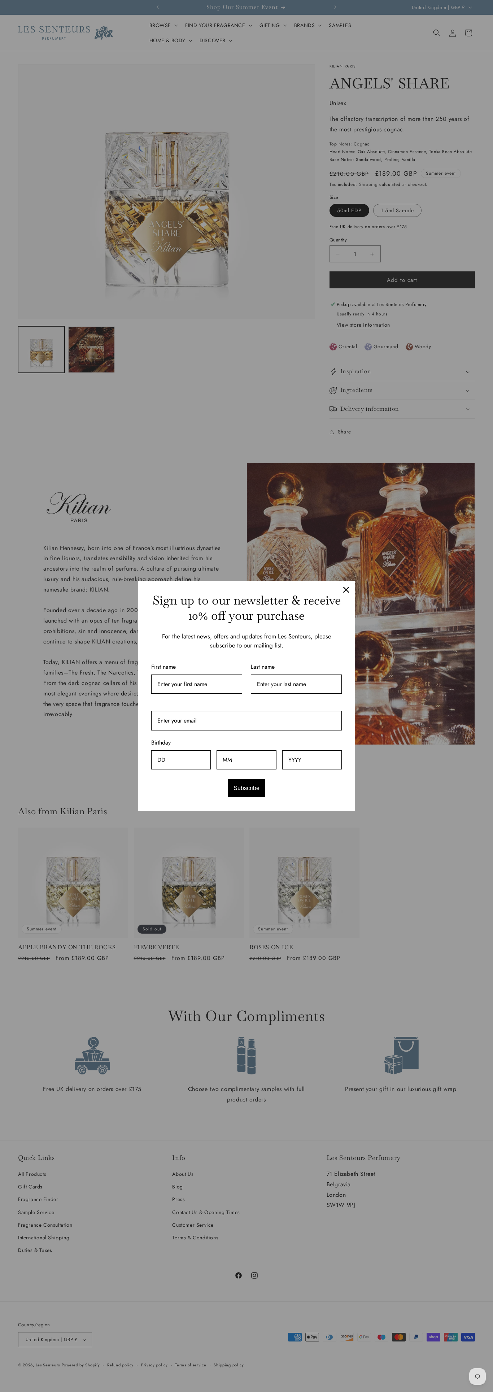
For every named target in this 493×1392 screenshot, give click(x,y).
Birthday (161, 742)
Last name (263, 667)
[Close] (346, 589)
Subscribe (246, 788)
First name (163, 667)
